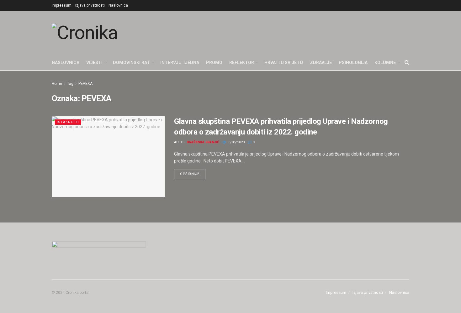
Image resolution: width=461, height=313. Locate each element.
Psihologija (353, 62)
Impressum (62, 5)
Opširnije (192, 172)
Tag (70, 83)
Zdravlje (321, 62)
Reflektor (241, 62)
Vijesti (94, 62)
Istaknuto (68, 122)
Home (57, 83)
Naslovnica (118, 5)
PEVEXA (85, 83)
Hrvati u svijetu (283, 62)
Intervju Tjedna (179, 62)
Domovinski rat (131, 62)
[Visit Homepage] (85, 32)
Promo (214, 62)
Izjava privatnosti (90, 5)
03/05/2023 (235, 142)
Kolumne (385, 62)
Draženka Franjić (203, 142)
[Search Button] (407, 62)
